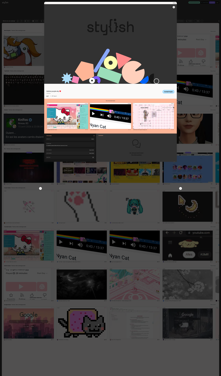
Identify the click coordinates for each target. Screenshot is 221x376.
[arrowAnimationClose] (40, 188)
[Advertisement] (4, 188)
